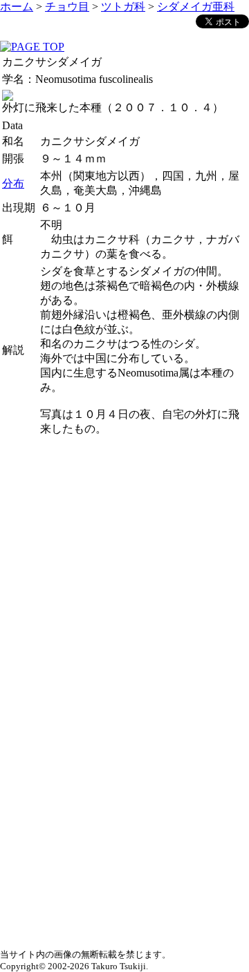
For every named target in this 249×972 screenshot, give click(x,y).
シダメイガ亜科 (195, 6)
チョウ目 (67, 6)
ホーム (16, 6)
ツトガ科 (123, 6)
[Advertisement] (124, 563)
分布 (13, 183)
